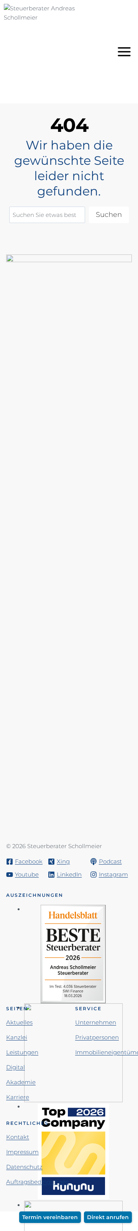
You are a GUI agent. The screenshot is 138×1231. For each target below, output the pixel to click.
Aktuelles (19, 1022)
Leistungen (22, 1052)
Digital (15, 1067)
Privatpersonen (97, 1037)
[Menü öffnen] (125, 51)
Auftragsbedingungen (37, 1181)
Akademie (21, 1082)
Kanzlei (16, 1037)
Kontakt (17, 1137)
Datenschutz (24, 1166)
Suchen (109, 214)
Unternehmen (95, 1022)
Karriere (17, 1097)
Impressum (22, 1151)
